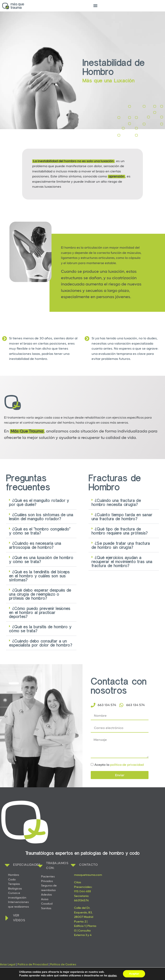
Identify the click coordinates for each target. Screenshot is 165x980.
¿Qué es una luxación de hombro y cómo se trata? (41, 559)
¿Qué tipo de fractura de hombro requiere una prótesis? (120, 530)
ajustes (112, 975)
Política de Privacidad (33, 964)
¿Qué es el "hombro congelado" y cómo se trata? (40, 530)
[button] (95, 5)
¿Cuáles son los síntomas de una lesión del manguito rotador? (41, 516)
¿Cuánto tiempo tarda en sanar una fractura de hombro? (122, 516)
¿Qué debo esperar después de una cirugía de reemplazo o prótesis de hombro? (40, 594)
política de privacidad (127, 765)
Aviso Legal (7, 964)
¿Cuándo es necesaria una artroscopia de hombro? (35, 545)
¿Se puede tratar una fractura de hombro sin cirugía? (121, 545)
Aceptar (134, 974)
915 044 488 (82, 891)
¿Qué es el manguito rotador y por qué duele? (39, 502)
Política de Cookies (63, 964)
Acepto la (119, 765)
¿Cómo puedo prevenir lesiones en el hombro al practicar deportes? (39, 612)
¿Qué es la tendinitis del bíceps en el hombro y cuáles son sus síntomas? (39, 575)
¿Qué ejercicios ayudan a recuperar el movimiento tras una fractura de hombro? (122, 561)
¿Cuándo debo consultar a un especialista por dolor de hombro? (40, 642)
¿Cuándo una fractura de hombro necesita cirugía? (116, 502)
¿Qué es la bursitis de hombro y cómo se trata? (40, 628)
